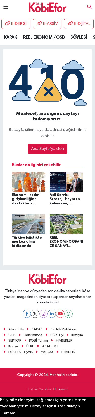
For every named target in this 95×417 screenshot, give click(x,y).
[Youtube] (60, 314)
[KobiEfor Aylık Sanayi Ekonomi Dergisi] (48, 7)
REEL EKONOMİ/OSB (44, 37)
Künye (13, 346)
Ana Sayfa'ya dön (47, 149)
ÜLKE (30, 346)
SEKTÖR (14, 340)
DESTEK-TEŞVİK (20, 352)
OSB (12, 335)
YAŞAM (47, 352)
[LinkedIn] (52, 314)
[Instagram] (43, 314)
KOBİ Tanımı (38, 340)
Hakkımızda (33, 335)
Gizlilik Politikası (63, 329)
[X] (35, 314)
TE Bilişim (60, 389)
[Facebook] (27, 314)
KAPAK (10, 37)
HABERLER (64, 340)
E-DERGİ (19, 24)
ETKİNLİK (68, 352)
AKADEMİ (50, 346)
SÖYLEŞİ (78, 37)
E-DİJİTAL (82, 24)
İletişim (77, 335)
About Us (16, 329)
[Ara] (89, 7)
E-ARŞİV (50, 24)
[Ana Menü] (5, 7)
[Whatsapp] (68, 314)
